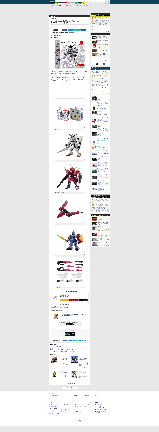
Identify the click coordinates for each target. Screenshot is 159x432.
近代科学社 (75, 409)
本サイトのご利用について (53, 418)
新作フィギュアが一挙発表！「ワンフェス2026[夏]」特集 (101, 215)
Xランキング (96, 67)
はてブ (72, 340)
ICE (96, 395)
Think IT (52, 397)
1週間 (103, 15)
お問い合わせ (62, 418)
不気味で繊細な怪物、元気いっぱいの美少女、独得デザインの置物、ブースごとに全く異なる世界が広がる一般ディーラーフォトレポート (103, 225)
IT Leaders (52, 402)
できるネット (53, 411)
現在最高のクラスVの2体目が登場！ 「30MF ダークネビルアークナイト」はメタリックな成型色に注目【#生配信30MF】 (103, 168)
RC (80, 5)
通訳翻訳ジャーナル (89, 400)
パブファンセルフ (100, 404)
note (78, 340)
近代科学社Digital (78, 411)
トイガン (76, 5)
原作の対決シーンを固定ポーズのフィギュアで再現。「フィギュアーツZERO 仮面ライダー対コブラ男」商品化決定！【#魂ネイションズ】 (103, 103)
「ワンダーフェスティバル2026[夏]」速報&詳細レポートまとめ (102, 219)
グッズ (83, 5)
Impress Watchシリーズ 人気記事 (100, 195)
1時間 (93, 15)
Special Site (96, 33)
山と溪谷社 (75, 404)
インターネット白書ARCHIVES (56, 413)
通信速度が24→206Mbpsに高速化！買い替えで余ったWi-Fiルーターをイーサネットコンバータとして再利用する (101, 208)
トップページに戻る (69, 387)
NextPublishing (63, 411)
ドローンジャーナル (54, 404)
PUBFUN (97, 402)
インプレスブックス (64, 409)
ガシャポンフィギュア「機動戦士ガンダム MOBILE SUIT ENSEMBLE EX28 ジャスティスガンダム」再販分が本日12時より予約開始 (83, 362)
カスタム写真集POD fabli (101, 409)
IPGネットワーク (98, 406)
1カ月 (107, 15)
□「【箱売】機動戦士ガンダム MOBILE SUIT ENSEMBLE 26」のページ (66, 351)
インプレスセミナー (64, 402)
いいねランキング (105, 69)
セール (97, 5)
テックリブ (86, 411)
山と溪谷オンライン (78, 406)
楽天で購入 (73, 300)
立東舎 (76, 402)
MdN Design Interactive (90, 409)
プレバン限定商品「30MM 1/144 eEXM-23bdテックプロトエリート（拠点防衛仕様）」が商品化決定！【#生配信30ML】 (102, 180)
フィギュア (71, 5)
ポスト (56, 340)
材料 (93, 5)
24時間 (98, 15)
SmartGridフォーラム (64, 397)
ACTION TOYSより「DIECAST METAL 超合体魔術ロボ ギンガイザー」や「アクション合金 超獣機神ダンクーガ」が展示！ (103, 241)
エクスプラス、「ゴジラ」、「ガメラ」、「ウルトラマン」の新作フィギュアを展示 (103, 244)
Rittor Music (76, 395)
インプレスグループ (96, 418)
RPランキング (95, 69)
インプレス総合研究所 (54, 400)
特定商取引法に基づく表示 (105, 418)
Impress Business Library (65, 400)
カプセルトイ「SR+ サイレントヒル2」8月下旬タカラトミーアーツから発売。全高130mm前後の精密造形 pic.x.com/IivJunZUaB (101, 85)
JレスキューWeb (88, 402)
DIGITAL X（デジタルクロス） (66, 404)
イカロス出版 (86, 395)
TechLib (87, 413)
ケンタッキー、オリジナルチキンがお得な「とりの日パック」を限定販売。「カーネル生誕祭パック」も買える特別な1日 (101, 205)
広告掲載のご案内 (68, 418)
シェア (65, 340)
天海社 (98, 397)
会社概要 (90, 418)
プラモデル (66, 5)
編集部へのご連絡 (76, 418)
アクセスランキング (98, 14)
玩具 (87, 5)
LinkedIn (84, 340)
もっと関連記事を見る (69, 383)
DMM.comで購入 (83, 300)
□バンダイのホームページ (56, 346)
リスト (60, 340)
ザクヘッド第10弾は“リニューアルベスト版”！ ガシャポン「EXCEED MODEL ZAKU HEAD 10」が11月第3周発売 (63, 361)
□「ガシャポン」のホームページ (57, 348)
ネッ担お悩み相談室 (54, 406)
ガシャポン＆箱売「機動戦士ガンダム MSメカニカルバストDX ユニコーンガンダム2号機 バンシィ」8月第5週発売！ (103, 109)
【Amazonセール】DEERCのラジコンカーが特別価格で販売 (103, 122)
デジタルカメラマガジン (55, 409)
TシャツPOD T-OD (78, 400)
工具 (90, 5)
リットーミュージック (78, 397)
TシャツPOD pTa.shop (101, 407)
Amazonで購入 (64, 300)
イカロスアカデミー (89, 404)
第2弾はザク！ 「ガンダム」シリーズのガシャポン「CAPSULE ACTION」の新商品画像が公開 (83, 375)
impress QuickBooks (100, 400)
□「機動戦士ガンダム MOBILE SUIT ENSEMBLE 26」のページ (64, 349)
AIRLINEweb (88, 397)
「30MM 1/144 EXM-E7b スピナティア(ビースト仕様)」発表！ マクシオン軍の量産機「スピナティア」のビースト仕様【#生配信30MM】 (103, 192)
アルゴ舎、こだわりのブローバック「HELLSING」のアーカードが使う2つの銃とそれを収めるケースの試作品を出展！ (103, 236)
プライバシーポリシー (83, 418)
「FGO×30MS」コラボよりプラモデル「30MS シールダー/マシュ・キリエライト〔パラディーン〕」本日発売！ (103, 144)
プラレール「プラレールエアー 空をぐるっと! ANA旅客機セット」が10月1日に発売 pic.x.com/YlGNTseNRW (101, 81)
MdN (85, 406)
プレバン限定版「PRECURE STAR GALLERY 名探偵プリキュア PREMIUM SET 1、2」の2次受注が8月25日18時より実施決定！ (103, 156)
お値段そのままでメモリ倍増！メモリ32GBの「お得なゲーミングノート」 (102, 46)
